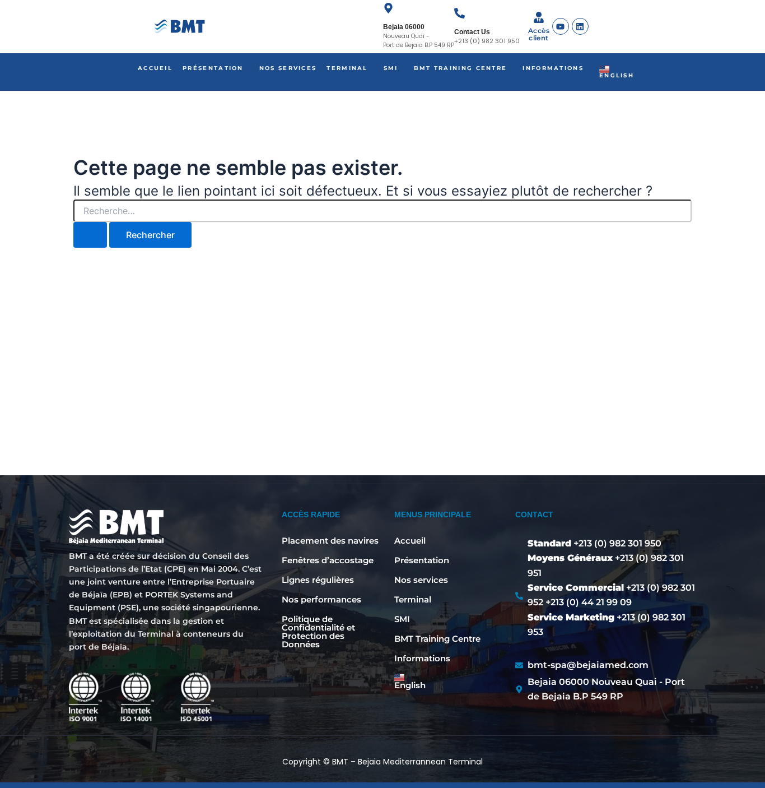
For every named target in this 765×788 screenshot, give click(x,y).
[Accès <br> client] (538, 18)
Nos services (288, 68)
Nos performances (321, 599)
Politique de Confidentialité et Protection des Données (318, 632)
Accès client (538, 34)
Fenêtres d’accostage (328, 560)
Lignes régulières (318, 579)
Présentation (213, 68)
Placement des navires (330, 540)
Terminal (346, 68)
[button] (216, 68)
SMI (391, 68)
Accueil (155, 68)
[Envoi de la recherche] (90, 235)
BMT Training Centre (460, 68)
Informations (553, 68)
